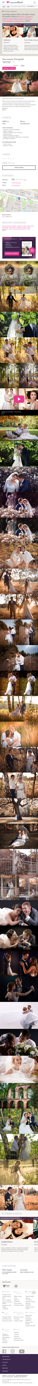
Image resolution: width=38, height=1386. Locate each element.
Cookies (5, 1362)
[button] (34, 2)
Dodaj (22, 65)
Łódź (8, 6)
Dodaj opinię (19, 167)
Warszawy (29, 17)
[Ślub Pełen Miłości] (5, 1286)
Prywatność (6, 1359)
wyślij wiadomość (16, 182)
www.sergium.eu (16, 185)
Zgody (4, 1365)
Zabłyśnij (6, 40)
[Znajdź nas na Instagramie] (12, 1351)
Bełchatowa (19, 21)
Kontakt (5, 1371)
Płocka (4, 19)
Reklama (5, 1368)
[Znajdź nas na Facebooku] (4, 1351)
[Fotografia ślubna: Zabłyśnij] (12, 30)
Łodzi (22, 17)
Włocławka (12, 19)
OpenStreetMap (27, 211)
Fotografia (2, 6)
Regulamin (6, 1356)
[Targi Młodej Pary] (16, 1286)
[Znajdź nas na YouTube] (21, 1351)
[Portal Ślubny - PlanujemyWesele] (14, 2)
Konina (20, 19)
